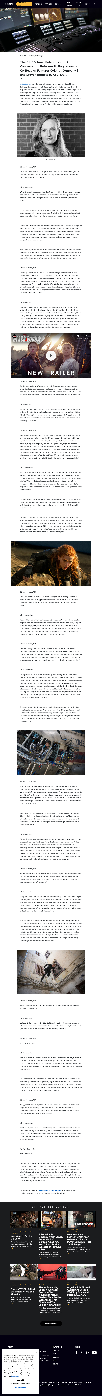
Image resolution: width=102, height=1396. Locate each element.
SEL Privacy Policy (75, 1382)
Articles (48, 4)
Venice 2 (38, 4)
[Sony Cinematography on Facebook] (76, 1353)
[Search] (95, 4)
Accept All (20, 1380)
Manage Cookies (42, 1385)
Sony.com (52, 1385)
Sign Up (88, 4)
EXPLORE (55, 1357)
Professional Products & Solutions (70, 1385)
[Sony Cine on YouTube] (94, 1353)
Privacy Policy (15, 1376)
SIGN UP (55, 1364)
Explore (58, 4)
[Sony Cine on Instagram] (87, 1353)
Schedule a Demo (22, 4)
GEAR (54, 1360)
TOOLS (54, 1354)
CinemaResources (69, 4)
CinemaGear (79, 4)
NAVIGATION (57, 1347)
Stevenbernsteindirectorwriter (50, 1190)
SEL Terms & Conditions (59, 1382)
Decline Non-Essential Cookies (20, 1383)
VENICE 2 (55, 1350)
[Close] (36, 1352)
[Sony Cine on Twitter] (81, 1353)
